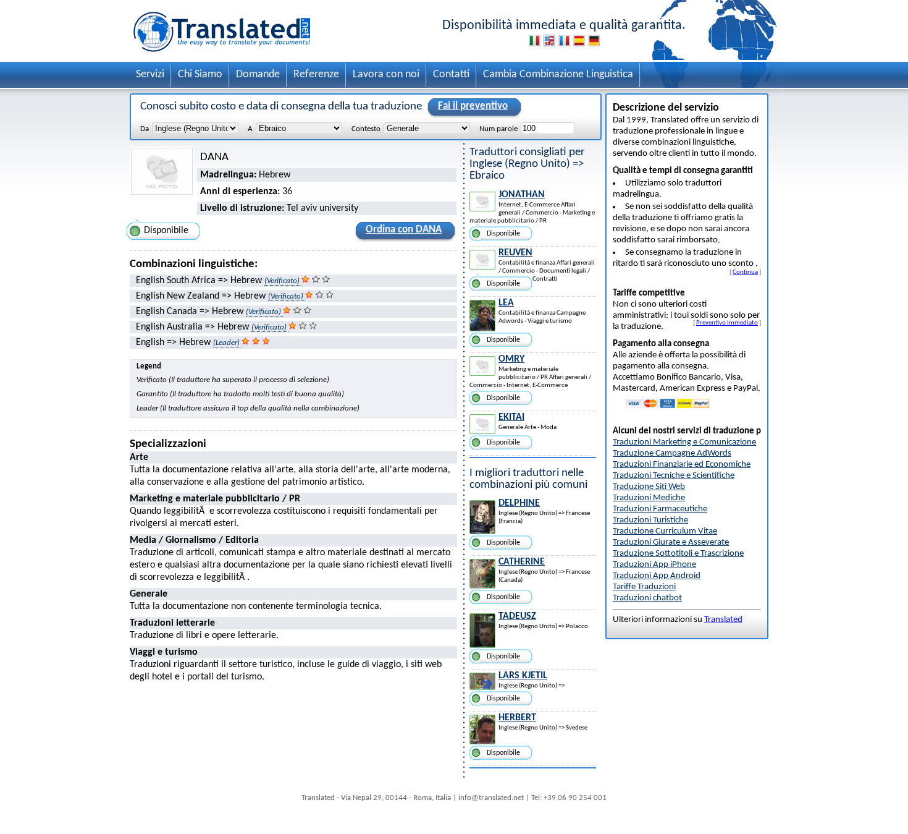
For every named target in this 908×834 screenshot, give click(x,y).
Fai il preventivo (473, 106)
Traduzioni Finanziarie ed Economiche (681, 464)
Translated (723, 619)
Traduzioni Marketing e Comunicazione (684, 442)
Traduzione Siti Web (649, 486)
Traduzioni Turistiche (650, 520)
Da (144, 129)
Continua (745, 272)
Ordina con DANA (404, 229)
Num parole (498, 129)
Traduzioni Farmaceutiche (660, 509)
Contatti (451, 74)
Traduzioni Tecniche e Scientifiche (673, 475)
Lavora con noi (386, 74)
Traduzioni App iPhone (654, 564)
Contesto (365, 129)
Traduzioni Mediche (649, 498)
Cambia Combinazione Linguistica (558, 74)
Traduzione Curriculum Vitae (665, 531)
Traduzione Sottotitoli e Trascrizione (678, 553)
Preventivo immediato (727, 322)
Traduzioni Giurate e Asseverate (671, 542)
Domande (258, 74)
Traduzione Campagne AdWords (672, 453)
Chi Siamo (200, 74)
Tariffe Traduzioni (644, 587)
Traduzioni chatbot (647, 598)
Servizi (150, 74)
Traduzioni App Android (656, 576)
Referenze (316, 74)
